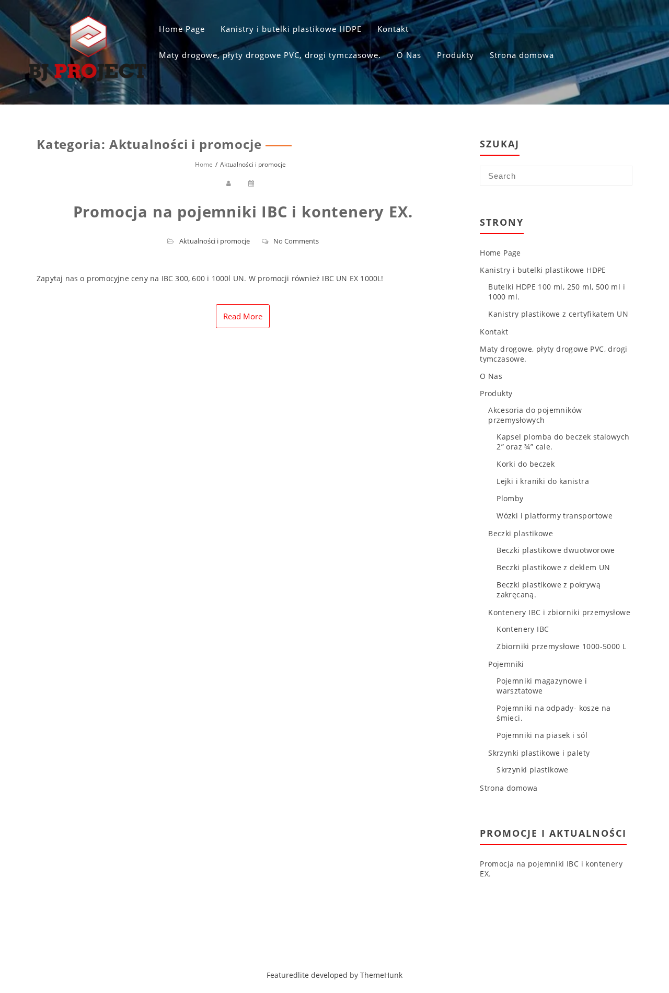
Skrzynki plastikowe (533, 770)
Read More (242, 316)
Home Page (182, 29)
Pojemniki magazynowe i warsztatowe (542, 686)
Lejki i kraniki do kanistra (543, 481)
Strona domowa (522, 55)
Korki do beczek (526, 464)
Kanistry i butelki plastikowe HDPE (291, 29)
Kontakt (393, 29)
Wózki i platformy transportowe (555, 516)
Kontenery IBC (523, 629)
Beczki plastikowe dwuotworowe (556, 550)
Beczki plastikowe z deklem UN (553, 567)
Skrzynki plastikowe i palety (539, 753)
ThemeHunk (381, 975)
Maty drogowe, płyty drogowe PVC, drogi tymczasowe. (270, 55)
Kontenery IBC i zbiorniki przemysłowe (559, 612)
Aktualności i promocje (214, 241)
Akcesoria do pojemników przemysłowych (535, 415)
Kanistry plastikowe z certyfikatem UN (558, 314)
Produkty (455, 55)
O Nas (409, 55)
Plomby (510, 498)
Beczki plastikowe (520, 533)
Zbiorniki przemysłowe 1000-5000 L (561, 646)
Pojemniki (506, 664)
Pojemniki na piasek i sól (542, 735)
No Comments (296, 241)
